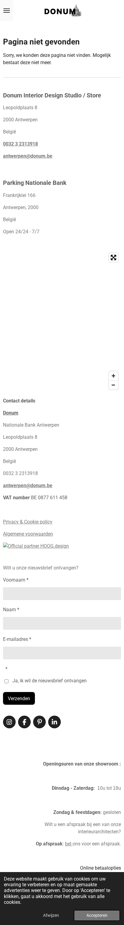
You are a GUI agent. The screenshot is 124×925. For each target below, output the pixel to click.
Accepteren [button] (96, 915)
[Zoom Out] (113, 384)
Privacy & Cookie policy (27, 522)
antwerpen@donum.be (27, 156)
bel (69, 844)
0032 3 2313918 (20, 144)
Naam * (11, 609)
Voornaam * (16, 580)
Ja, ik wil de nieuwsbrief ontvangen (49, 681)
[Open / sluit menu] (6, 10)
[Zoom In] (113, 375)
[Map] (62, 321)
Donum (10, 413)
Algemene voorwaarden (28, 534)
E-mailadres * (17, 639)
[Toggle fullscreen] (113, 257)
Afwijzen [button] (51, 915)
